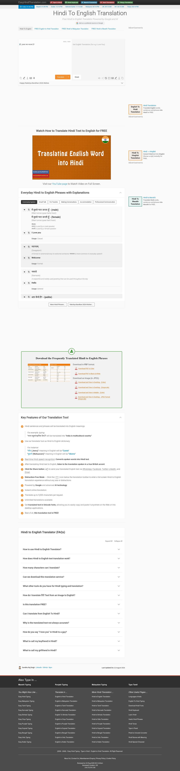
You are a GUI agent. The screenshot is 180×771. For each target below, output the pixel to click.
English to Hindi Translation (64, 696)
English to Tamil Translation (64, 706)
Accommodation (85, 202)
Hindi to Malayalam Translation (102, 701)
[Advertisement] (63, 35)
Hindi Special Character (136, 742)
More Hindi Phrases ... (57, 304)
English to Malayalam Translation (66, 701)
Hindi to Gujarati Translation (101, 728)
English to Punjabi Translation (65, 724)
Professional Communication (105, 202)
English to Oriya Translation (64, 719)
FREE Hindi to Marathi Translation (104, 29)
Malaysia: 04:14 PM (92, 7)
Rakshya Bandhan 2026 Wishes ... (81, 304)
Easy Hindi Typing (24, 696)
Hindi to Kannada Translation (101, 710)
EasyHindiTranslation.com (32, 2)
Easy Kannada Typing (25, 710)
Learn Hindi (132, 715)
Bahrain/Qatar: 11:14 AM (74, 7)
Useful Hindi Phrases (136, 719)
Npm (50, 667)
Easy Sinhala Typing (25, 715)
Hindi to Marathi (149, 198)
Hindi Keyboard (134, 710)
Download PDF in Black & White (89, 374)
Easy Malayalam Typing (26, 701)
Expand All (108, 541)
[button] (109, 78)
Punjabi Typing (61, 684)
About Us (67, 758)
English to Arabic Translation (64, 742)
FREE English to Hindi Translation (47, 29)
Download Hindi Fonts (136, 706)
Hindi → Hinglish (149, 151)
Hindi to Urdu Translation (100, 737)
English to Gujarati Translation (65, 728)
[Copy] (29, 209)
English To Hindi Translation (135, 109)
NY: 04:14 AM (119, 7)
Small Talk (42, 202)
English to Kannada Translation (65, 710)
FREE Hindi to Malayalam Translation (75, 29)
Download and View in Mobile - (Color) (91, 392)
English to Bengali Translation (65, 733)
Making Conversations (69, 202)
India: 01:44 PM (27, 7)
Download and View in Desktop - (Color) (92, 382)
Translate (60, 77)
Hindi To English (25, 29)
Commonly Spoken (29, 202)
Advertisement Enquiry (87, 758)
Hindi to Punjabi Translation (101, 724)
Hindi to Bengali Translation (101, 733)
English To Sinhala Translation (65, 715)
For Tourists (54, 202)
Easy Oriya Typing (24, 719)
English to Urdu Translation (64, 737)
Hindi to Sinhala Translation (101, 715)
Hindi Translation (149, 105)
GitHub (45, 667)
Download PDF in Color (86, 368)
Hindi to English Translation (101, 696)
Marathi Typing (24, 684)
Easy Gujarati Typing (25, 728)
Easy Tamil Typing (24, 706)
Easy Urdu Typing (24, 737)
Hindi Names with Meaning (138, 737)
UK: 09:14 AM (106, 7)
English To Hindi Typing (136, 701)
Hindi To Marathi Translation (135, 201)
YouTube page (59, 183)
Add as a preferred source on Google (91, 23)
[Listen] (24, 209)
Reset (77, 77)
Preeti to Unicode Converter (138, 733)
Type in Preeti (133, 728)
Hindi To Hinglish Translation (135, 155)
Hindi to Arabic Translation (100, 742)
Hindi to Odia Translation (100, 719)
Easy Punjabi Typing (25, 724)
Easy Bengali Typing (25, 733)
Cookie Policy (111, 758)
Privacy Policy (100, 758)
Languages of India (135, 696)
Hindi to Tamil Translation (100, 706)
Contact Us (75, 758)
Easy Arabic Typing (24, 742)
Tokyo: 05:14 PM (132, 7)
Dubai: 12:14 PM (56, 7)
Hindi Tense (133, 724)
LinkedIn (39, 667)
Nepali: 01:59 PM (42, 7)
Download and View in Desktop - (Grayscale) (93, 387)
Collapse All (118, 541)
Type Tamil (133, 684)
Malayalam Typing (99, 684)
